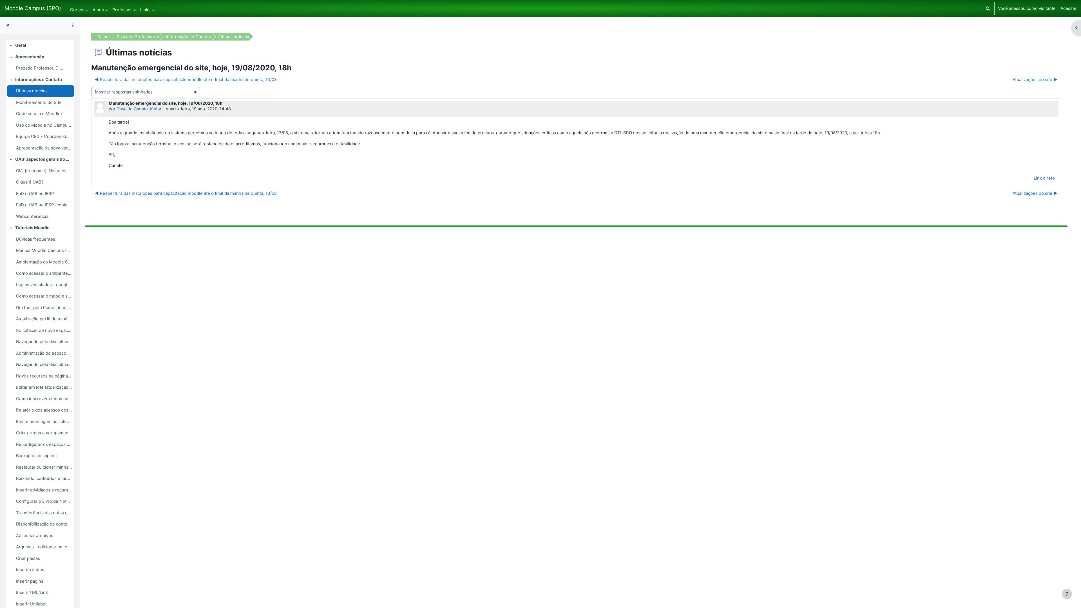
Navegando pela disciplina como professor (44, 364)
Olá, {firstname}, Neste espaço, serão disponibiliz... (44, 170)
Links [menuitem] (145, 9)
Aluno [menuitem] (98, 9)
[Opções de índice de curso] (73, 25)
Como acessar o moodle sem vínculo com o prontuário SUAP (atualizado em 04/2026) (44, 296)
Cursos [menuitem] (77, 9)
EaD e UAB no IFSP (35, 193)
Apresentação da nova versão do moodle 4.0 (44, 148)
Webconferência (32, 216)
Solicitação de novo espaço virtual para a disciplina (44, 330)
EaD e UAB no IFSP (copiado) (44, 204)
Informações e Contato (38, 79)
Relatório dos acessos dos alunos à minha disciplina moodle (44, 410)
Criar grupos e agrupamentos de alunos (44, 432)
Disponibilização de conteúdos (44, 524)
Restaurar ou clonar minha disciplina (44, 467)
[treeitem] (40, 45)
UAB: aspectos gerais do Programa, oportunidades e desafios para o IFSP (43, 159)
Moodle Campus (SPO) (33, 8)
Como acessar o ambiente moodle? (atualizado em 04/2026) (44, 273)
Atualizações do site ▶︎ (1035, 79)
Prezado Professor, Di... (39, 68)
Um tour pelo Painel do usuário (44, 307)
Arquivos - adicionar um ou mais (44, 546)
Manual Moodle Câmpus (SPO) (44, 250)
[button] (988, 8)
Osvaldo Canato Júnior (139, 108)
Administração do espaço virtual (44, 353)
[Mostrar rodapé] (1067, 594)
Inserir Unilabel (31, 604)
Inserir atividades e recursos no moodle (44, 490)
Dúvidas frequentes (35, 239)
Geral (20, 45)
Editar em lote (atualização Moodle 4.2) (44, 387)
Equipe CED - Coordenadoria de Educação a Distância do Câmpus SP (44, 136)
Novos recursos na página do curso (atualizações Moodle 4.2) (44, 376)
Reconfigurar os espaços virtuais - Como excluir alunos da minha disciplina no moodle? (44, 444)
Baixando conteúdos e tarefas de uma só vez (44, 478)
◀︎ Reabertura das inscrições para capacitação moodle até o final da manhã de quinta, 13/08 (186, 79)
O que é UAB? (30, 182)
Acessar (1068, 8)
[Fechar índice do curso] (7, 25)
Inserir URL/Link (32, 592)
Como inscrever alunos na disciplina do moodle (44, 398)
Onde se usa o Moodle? (39, 113)
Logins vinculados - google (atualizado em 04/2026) (44, 284)
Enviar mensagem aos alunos (44, 421)
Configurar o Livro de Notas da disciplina (44, 501)
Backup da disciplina (36, 455)
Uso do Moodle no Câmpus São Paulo (44, 125)
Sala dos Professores (138, 36)
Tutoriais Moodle (32, 227)
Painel (103, 36)
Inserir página (29, 581)
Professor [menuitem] (122, 9)
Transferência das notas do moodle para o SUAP (44, 512)
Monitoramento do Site (39, 102)
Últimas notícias (32, 90)
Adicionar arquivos (34, 535)
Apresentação (29, 56)
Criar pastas (28, 558)
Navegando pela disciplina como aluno (44, 341)
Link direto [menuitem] (1044, 178)
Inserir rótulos (30, 569)
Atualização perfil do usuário (44, 318)
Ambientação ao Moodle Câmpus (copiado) (44, 262)
